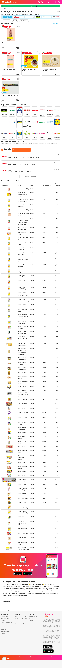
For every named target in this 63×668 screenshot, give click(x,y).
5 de (7, 23)
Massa (16, 8)
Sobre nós (3, 629)
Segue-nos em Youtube (20, 622)
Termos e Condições (42, 656)
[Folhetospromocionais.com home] (12, 2)
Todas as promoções (9, 8)
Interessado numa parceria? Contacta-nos (33, 618)
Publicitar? (3, 620)
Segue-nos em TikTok (20, 623)
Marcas (3, 624)
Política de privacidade (52, 656)
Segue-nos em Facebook (21, 618)
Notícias (3, 633)
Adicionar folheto (5, 631)
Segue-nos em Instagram (21, 620)
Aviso (34, 656)
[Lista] (56, 2)
